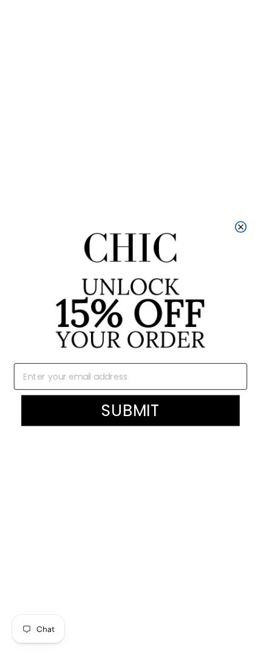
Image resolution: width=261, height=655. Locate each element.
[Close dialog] (241, 226)
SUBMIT (130, 410)
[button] (130, 291)
